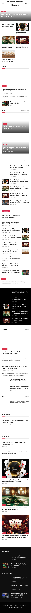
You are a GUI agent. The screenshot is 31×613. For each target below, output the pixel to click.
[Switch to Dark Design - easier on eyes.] (26, 3)
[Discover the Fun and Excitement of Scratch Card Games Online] (5, 587)
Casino (3, 476)
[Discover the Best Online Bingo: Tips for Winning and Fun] (15, 144)
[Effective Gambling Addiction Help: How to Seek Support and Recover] (5, 388)
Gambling (4, 348)
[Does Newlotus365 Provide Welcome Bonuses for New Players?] (25, 258)
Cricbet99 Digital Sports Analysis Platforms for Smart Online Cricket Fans (19, 174)
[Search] (28, 3)
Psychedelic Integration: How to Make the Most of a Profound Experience (8, 61)
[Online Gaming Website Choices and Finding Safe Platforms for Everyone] (8, 40)
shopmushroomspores (16, 607)
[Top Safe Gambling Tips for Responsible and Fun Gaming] (5, 381)
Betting (4, 86)
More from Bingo (25, 110)
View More (26, 161)
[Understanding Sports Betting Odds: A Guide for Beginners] (15, 79)
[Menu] (3, 3)
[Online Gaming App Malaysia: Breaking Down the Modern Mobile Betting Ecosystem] (22, 27)
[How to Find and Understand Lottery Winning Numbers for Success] (5, 403)
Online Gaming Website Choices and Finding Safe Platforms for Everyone (20, 313)
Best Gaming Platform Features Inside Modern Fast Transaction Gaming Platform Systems (18, 195)
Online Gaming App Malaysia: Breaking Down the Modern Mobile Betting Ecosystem (19, 181)
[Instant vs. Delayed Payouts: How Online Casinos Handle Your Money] (5, 202)
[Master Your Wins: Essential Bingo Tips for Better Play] (15, 124)
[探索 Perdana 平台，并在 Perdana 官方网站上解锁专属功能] (5, 595)
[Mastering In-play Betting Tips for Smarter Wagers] (5, 103)
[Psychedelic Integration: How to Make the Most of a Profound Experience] (8, 54)
